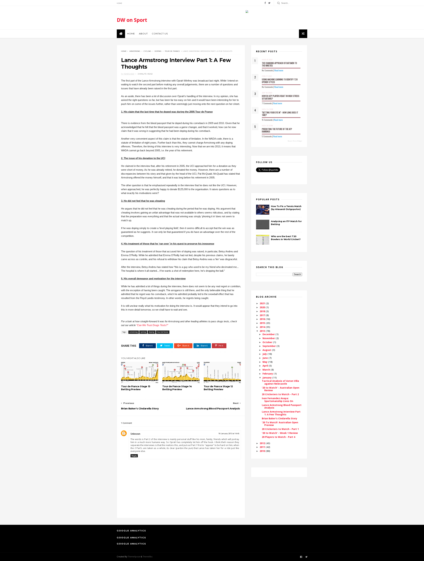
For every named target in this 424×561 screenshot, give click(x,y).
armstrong (134, 51)
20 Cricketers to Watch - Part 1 (280, 429)
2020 (263, 307)
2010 (263, 451)
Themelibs (147, 556)
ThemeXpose (134, 556)
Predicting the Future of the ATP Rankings (277, 130)
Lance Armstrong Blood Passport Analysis (281, 406)
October (268, 342)
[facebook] (265, 3)
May (265, 361)
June (265, 357)
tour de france (172, 51)
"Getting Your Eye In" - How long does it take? (280, 114)
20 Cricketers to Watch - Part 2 (280, 394)
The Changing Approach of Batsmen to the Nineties (279, 64)
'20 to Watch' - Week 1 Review (280, 433)
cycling (147, 51)
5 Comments (267, 136)
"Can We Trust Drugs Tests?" (152, 325)
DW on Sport (132, 20)
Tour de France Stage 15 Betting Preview (135, 388)
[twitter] (269, 3)
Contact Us (160, 33)
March (267, 369)
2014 (263, 327)
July (265, 353)
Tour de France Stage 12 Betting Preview (218, 388)
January (267, 377)
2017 (263, 315)
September (269, 346)
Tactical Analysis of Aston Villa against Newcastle (280, 382)
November (269, 338)
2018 (263, 311)
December (269, 334)
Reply (134, 456)
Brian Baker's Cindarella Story (279, 418)
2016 (263, 319)
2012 (263, 443)
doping (158, 51)
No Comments (267, 70)
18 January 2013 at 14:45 (228, 434)
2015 (263, 323)
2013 (263, 330)
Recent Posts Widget (295, 141)
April (266, 365)
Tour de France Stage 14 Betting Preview (177, 388)
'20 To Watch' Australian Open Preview (280, 424)
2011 (263, 447)
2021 (263, 303)
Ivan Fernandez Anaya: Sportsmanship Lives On (277, 400)
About (143, 33)
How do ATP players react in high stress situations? (280, 97)
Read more (278, 70)
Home (119, 3)
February (268, 373)
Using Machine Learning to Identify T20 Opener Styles (280, 81)
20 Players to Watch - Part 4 (278, 436)
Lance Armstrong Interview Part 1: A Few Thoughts (281, 413)
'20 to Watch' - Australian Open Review (280, 389)
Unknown (135, 434)
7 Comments (267, 103)
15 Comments (267, 119)
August (267, 350)
